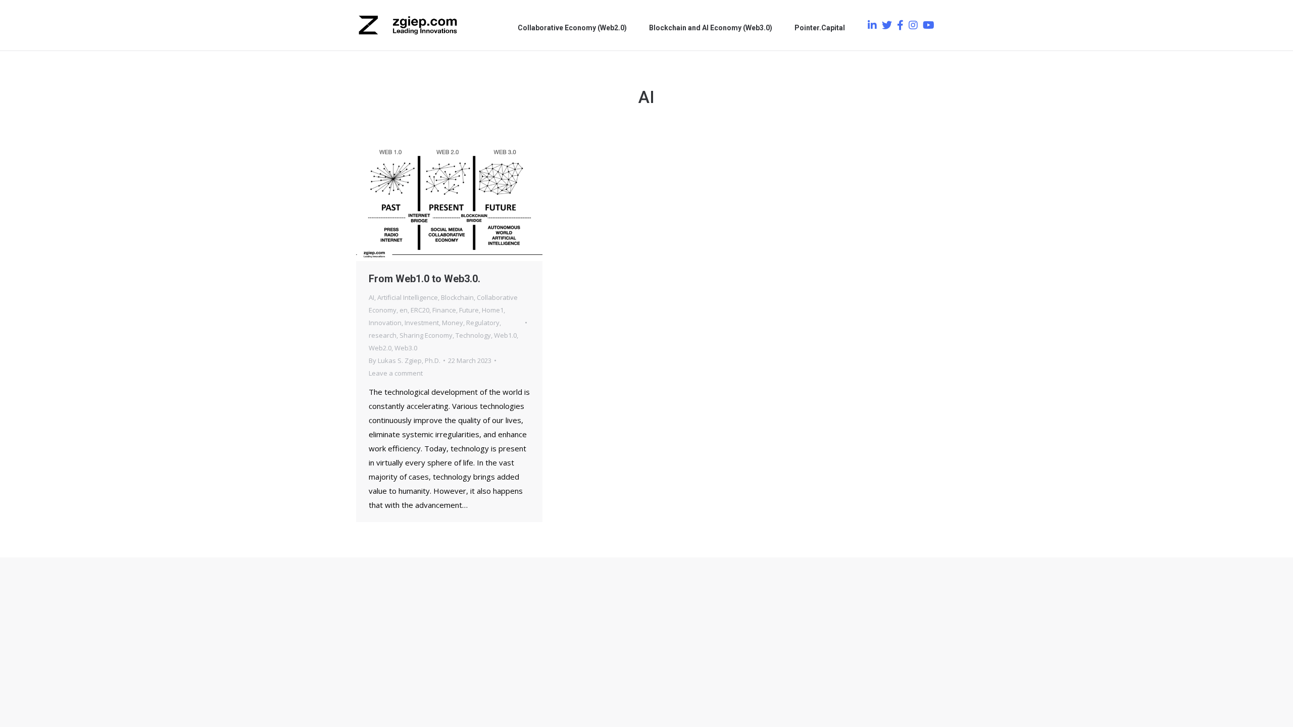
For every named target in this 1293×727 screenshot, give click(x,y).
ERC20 (420, 310)
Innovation (385, 322)
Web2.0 (380, 347)
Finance (444, 310)
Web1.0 (505, 335)
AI (371, 297)
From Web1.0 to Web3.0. (424, 279)
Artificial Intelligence (407, 297)
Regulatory (483, 322)
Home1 (493, 310)
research (382, 335)
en (404, 310)
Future (469, 310)
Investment (422, 322)
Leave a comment (396, 373)
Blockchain (457, 297)
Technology (473, 335)
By (404, 360)
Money (452, 322)
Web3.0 (405, 347)
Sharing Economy (426, 335)
